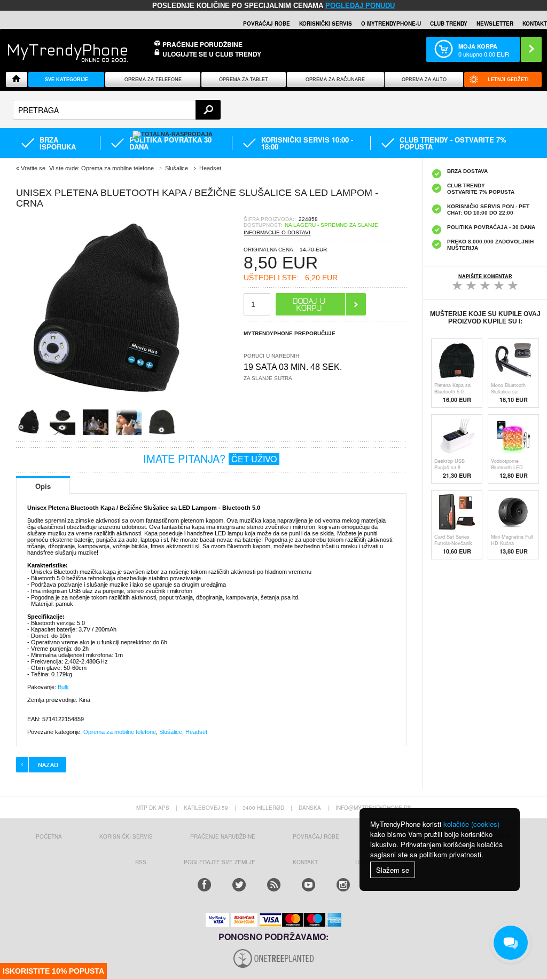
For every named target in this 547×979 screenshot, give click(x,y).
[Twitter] (239, 884)
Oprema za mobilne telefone (119, 732)
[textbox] (117, 110)
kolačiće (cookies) (471, 824)
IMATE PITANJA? (210, 458)
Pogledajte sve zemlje (219, 862)
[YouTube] (308, 884)
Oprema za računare (335, 79)
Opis (43, 486)
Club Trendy (448, 23)
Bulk (63, 687)
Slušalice (170, 732)
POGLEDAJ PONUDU (360, 6)
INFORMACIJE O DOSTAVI (277, 232)
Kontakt (534, 23)
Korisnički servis (325, 23)
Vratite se (33, 168)
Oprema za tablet (243, 79)
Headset (196, 732)
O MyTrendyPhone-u (391, 23)
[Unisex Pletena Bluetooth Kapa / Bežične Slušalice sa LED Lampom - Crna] (112, 405)
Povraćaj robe (266, 23)
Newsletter (494, 23)
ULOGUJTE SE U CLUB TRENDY (211, 54)
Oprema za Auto (424, 79)
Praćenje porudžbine (202, 44)
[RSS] (273, 884)
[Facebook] (204, 884)
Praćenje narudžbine (222, 836)
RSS (140, 862)
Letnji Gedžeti (508, 79)
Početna (49, 836)
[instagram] (343, 884)
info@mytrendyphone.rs (373, 807)
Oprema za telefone (153, 79)
